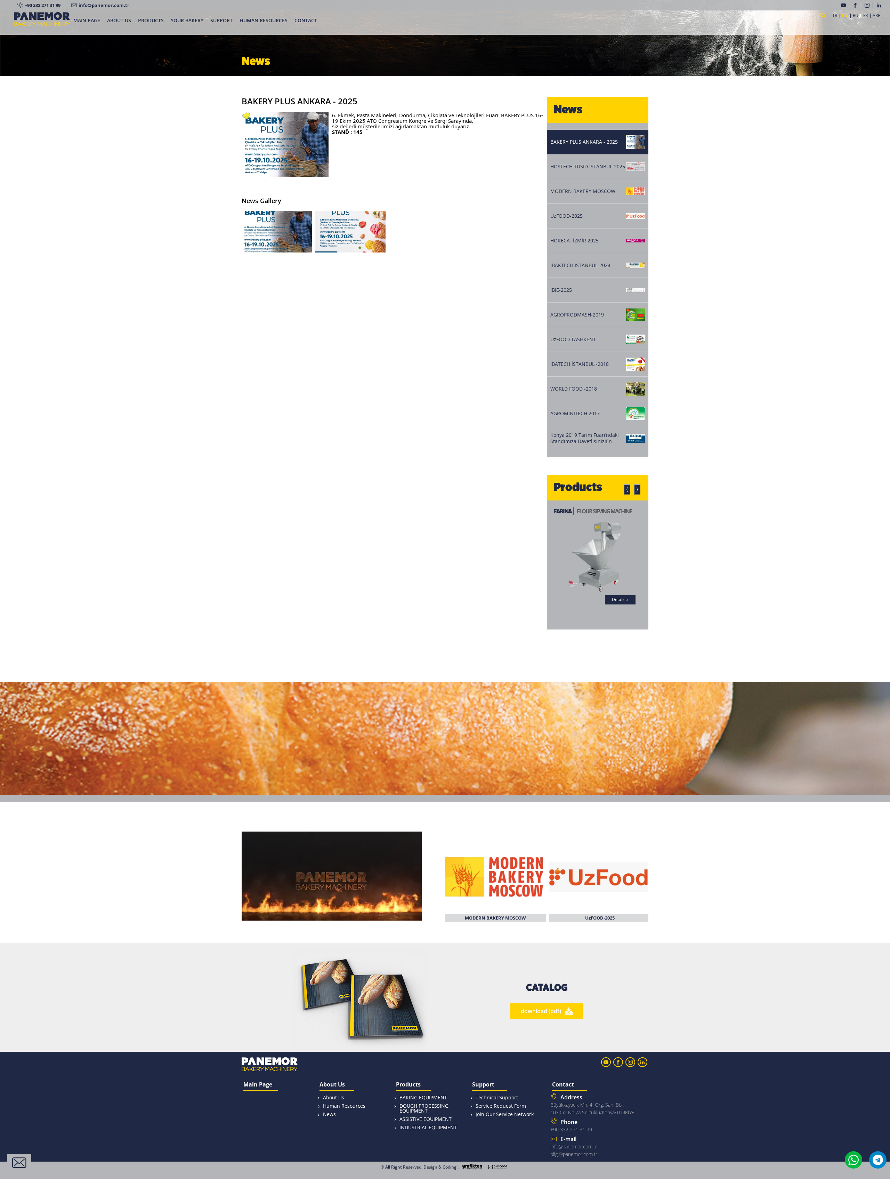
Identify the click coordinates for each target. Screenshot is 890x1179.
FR (865, 16)
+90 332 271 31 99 (42, 5)
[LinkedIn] (879, 5)
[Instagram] (869, 5)
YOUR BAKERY (187, 20)
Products (408, 1085)
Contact (563, 1085)
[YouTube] (845, 5)
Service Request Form (501, 1105)
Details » (604, 599)
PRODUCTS (151, 20)
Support (483, 1085)
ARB (877, 16)
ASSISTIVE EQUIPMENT (425, 1119)
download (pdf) (541, 1011)
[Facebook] (857, 5)
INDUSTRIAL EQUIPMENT (428, 1127)
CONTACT (305, 20)
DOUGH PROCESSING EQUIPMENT (423, 1108)
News (329, 1114)
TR (834, 16)
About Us (332, 1085)
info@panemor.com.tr (104, 5)
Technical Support (497, 1097)
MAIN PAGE (86, 20)
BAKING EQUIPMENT (423, 1097)
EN (845, 16)
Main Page (257, 1085)
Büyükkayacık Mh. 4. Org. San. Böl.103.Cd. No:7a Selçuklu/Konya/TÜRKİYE (592, 1104)
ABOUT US (119, 20)
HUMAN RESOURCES (264, 20)
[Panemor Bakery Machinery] (42, 23)
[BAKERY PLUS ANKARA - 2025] (277, 231)
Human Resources (344, 1105)
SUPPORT (221, 20)
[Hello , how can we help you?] (19, 1162)
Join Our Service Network (505, 1114)
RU (855, 16)
